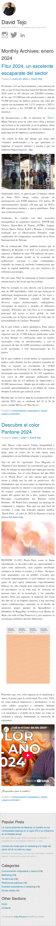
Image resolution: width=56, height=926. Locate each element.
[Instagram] (4, 35)
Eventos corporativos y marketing (18, 886)
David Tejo (14, 22)
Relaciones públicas (12, 882)
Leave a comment (10, 413)
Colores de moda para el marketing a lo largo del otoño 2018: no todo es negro (26, 847)
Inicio (4, 904)
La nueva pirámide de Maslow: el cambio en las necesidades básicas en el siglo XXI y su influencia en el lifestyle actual (28, 831)
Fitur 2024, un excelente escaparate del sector (27, 69)
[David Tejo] (9, 14)
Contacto (6, 907)
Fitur (50, 117)
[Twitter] (13, 35)
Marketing (7, 875)
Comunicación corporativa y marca (29, 410)
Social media (8, 890)
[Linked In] (22, 35)
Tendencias (7, 878)
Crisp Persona (20, 916)
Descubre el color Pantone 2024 (20, 428)
